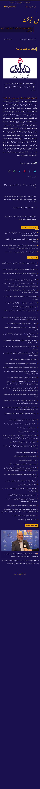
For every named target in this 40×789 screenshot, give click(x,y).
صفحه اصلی (27, 2)
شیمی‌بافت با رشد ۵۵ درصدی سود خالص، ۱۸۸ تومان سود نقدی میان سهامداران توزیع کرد (20, 217)
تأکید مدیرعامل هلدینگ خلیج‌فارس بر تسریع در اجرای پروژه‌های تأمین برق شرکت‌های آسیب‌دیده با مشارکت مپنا (22, 382)
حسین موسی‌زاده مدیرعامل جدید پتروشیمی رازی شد (22, 505)
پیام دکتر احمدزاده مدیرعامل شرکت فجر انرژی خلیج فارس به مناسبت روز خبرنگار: (20, 341)
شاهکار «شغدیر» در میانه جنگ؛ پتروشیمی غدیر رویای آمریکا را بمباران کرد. (20, 347)
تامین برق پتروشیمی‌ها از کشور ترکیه (26, 452)
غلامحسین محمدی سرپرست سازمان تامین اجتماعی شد (21, 303)
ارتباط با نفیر (19, 2)
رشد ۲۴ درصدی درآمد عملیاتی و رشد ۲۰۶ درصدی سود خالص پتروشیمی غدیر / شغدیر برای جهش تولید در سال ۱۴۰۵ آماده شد (20, 199)
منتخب (28, 177)
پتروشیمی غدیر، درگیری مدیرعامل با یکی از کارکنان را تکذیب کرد (20, 447)
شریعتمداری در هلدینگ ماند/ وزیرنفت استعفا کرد (23, 464)
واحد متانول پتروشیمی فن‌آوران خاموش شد (24, 307)
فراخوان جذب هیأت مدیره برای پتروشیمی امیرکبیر (23, 420)
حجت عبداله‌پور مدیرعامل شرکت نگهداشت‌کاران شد (22, 495)
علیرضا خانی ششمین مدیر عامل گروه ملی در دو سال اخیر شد (20, 269)
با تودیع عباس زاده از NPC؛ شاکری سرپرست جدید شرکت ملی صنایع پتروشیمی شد (20, 489)
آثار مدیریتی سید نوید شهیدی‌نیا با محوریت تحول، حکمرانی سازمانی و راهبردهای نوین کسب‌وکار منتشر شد (20, 389)
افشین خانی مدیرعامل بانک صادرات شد (25, 456)
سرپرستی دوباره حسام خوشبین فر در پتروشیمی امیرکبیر (21, 481)
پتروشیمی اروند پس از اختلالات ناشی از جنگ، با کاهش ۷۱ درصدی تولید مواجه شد (21, 372)
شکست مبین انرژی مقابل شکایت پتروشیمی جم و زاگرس (21, 363)
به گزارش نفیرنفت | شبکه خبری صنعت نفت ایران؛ (20, 98)
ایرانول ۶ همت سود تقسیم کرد (28, 460)
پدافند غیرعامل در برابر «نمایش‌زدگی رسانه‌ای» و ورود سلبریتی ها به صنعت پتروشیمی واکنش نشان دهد (20, 318)
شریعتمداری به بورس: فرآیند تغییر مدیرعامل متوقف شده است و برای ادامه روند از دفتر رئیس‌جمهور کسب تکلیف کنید (20, 246)
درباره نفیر (12, 2)
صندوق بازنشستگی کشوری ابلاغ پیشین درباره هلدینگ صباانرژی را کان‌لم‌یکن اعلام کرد (22, 500)
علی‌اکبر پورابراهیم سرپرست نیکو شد (26, 428)
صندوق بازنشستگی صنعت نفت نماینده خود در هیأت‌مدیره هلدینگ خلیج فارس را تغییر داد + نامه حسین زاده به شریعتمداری (20, 510)
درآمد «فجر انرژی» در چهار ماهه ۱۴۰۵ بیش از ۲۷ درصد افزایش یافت (20, 264)
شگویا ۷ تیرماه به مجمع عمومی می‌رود (23, 208)
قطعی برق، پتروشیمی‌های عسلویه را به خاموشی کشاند (21, 323)
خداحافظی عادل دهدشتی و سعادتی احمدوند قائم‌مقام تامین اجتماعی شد (20, 274)
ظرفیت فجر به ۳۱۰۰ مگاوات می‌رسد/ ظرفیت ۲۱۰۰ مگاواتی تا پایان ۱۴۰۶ (21, 240)
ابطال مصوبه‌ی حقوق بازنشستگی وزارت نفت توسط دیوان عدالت (21, 414)
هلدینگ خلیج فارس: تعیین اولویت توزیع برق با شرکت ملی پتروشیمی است (20, 354)
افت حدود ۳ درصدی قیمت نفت (27, 519)
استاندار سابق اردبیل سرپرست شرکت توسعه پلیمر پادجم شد (20, 424)
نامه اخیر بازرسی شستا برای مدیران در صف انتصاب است (21, 252)
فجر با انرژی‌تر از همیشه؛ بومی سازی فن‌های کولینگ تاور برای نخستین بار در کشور (20, 335)
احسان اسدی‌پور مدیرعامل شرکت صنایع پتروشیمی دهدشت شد (21, 312)
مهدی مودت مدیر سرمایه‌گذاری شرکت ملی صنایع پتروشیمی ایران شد (20, 395)
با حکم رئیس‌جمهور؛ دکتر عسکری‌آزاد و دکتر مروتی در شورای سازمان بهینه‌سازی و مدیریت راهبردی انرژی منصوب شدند (21, 469)
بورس (33, 177)
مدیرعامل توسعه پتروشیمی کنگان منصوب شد (24, 516)
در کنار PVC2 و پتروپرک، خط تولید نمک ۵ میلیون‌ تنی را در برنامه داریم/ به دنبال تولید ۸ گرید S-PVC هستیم (20, 555)
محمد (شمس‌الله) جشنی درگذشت (27, 432)
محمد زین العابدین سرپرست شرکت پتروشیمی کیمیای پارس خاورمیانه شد (20, 475)
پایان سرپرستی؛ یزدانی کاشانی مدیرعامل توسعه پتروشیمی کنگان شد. (21, 328)
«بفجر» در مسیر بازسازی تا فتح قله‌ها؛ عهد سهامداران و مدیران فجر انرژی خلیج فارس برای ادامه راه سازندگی (20, 408)
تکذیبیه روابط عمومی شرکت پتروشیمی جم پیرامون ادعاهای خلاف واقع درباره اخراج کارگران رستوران (21, 402)
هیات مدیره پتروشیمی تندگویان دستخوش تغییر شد (22, 377)
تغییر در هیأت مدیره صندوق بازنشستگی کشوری (23, 442)
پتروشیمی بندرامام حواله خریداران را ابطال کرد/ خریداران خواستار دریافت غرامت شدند (21, 234)
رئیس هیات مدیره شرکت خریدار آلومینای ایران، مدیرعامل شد (20, 186)
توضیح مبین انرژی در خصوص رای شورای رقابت (23, 359)
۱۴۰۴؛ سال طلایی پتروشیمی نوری (27, 485)
